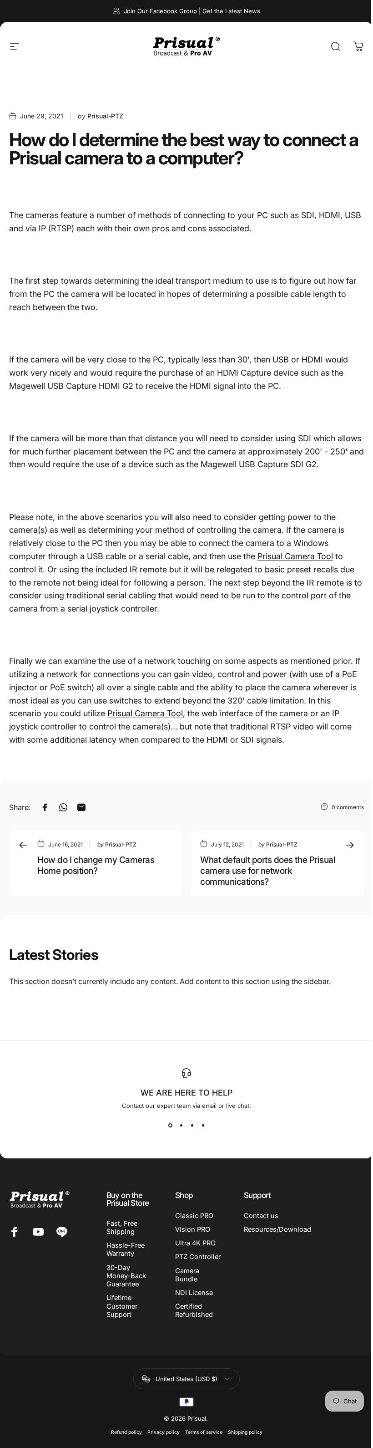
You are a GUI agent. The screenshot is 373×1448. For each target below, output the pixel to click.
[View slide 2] (181, 1125)
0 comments (348, 807)
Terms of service (203, 1432)
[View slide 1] (170, 1125)
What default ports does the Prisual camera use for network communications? (267, 870)
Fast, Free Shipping (121, 1227)
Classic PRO (194, 1216)
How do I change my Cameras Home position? (96, 865)
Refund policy (126, 1432)
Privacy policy (163, 1432)
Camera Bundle (187, 1275)
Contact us (261, 1216)
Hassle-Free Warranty (125, 1249)
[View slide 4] (202, 1125)
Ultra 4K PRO (195, 1243)
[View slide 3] (191, 1125)
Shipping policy (245, 1432)
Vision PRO (192, 1229)
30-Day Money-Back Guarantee (126, 1276)
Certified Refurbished (194, 1310)
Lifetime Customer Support (121, 1306)
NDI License (194, 1293)
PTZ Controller (198, 1257)
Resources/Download (277, 1229)
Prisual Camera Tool (295, 556)
